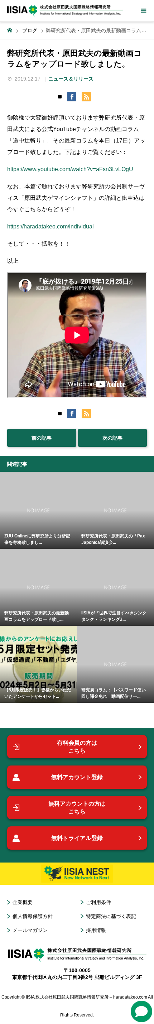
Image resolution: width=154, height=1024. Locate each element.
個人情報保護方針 (33, 916)
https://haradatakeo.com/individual (50, 226)
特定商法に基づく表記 (111, 916)
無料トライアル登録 (77, 838)
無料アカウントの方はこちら (77, 808)
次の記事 (112, 438)
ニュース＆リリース (70, 79)
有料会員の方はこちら (77, 747)
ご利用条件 (98, 902)
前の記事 (42, 438)
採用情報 (96, 930)
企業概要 (23, 902)
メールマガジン (30, 930)
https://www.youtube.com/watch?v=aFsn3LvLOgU (70, 169)
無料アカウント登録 (77, 777)
